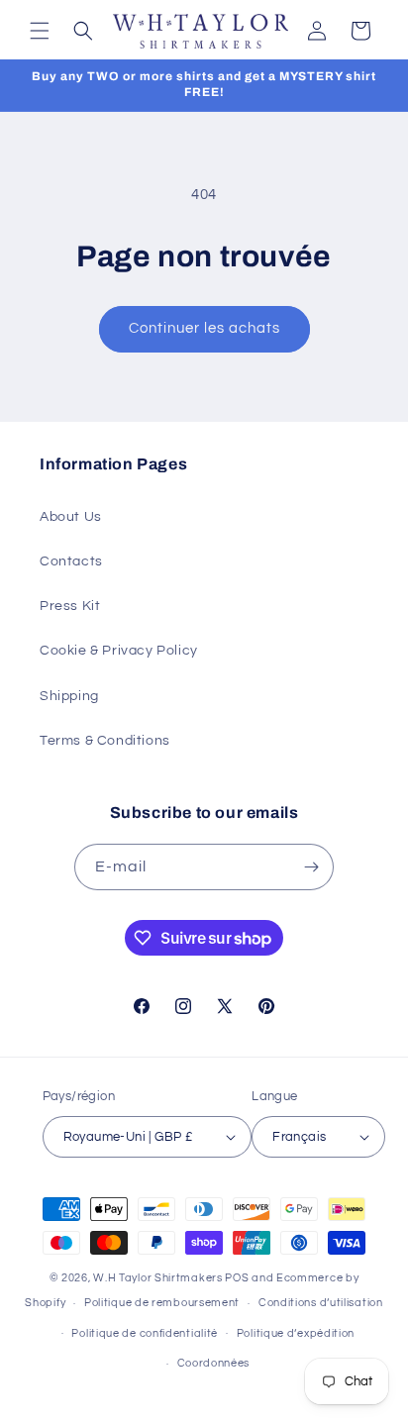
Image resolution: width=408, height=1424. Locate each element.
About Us (71, 517)
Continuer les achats (204, 328)
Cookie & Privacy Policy (119, 651)
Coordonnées (214, 1363)
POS (237, 1277)
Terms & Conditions (105, 741)
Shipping (69, 696)
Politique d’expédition (296, 1333)
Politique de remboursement (162, 1302)
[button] (39, 30)
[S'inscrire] (311, 867)
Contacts (71, 561)
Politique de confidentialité (144, 1333)
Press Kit (70, 606)
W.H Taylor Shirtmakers (157, 1277)
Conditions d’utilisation (320, 1302)
